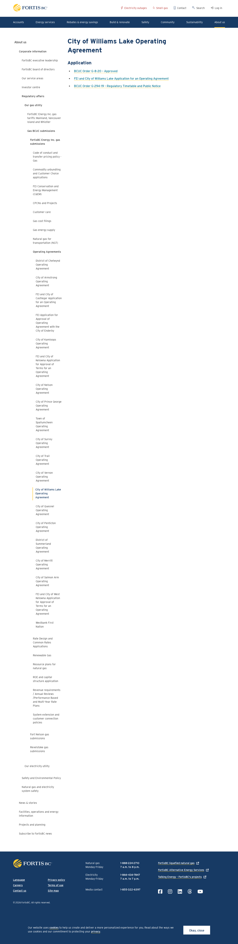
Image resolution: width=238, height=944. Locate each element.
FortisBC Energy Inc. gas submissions (45, 141)
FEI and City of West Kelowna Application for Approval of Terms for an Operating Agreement (48, 604)
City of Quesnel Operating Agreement (45, 510)
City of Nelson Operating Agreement (44, 388)
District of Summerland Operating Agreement (43, 545)
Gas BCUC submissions (41, 130)
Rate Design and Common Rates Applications (43, 642)
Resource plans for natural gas (44, 666)
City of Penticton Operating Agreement (46, 527)
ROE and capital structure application (45, 679)
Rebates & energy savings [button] (82, 22)
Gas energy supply (44, 229)
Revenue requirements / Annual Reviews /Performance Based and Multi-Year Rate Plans (46, 698)
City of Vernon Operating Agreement (44, 476)
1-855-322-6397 (130, 889)
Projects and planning (32, 824)
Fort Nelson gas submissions (39, 736)
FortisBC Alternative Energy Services (181, 869)
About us (20, 42)
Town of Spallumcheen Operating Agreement (44, 424)
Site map (53, 890)
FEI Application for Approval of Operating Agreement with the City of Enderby (48, 322)
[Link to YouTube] (200, 891)
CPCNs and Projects (45, 203)
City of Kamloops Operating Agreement (46, 343)
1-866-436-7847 (130, 874)
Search (200, 8)
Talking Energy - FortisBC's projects (180, 876)
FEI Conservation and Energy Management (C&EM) (46, 190)
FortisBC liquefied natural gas (176, 863)
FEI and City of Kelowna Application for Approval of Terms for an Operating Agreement (48, 366)
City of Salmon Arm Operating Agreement (47, 581)
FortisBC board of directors (38, 69)
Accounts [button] (18, 22)
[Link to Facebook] (160, 891)
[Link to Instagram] (170, 891)
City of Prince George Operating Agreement (49, 405)
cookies (54, 927)
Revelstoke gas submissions (39, 749)
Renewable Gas (42, 655)
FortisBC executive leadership (40, 60)
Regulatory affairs (33, 96)
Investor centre (31, 87)
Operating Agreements (47, 251)
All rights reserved (40, 902)
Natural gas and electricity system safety (38, 788)
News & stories (28, 802)
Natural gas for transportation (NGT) (45, 240)
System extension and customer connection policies (46, 718)
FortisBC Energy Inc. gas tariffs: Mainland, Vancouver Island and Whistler (44, 118)
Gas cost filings (42, 220)
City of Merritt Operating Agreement (44, 564)
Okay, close (196, 930)
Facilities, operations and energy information (38, 813)
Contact (181, 8)
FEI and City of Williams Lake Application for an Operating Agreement (121, 78)
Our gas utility (33, 105)
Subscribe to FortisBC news (35, 833)
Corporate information (32, 51)
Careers (18, 885)
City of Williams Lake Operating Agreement (48, 493)
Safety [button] (145, 22)
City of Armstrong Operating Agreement (46, 281)
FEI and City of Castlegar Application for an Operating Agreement (49, 300)
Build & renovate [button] (120, 22)
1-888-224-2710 (129, 863)
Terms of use (55, 885)
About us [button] (219, 22)
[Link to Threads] (190, 891)
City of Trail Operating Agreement (43, 459)
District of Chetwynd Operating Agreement (48, 264)
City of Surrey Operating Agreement (44, 443)
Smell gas (162, 8)
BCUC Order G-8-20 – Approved (96, 71)
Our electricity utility (37, 766)
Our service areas (32, 78)
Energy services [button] (45, 22)
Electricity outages (135, 8)
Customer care (42, 212)
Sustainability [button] (194, 22)
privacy (95, 931)
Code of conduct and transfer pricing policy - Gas (47, 156)
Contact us (19, 890)
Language (19, 879)
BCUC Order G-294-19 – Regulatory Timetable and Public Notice (117, 86)
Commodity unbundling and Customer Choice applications (47, 173)
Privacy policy (56, 879)
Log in (218, 8)
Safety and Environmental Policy (41, 778)
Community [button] (167, 22)
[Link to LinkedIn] (180, 891)
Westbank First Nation (45, 624)
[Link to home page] (65, 8)
